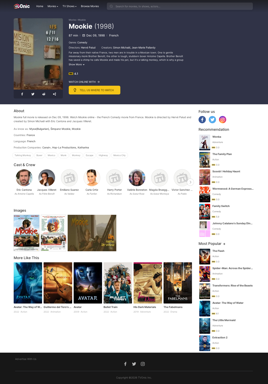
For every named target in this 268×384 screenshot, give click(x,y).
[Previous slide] (16, 182)
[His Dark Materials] (147, 283)
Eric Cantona (24, 189)
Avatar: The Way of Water (28, 307)
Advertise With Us (25, 358)
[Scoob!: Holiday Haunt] (204, 177)
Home (39, 6)
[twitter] (212, 122)
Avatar (78, 307)
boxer (39, 155)
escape (89, 155)
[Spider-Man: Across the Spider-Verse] (204, 274)
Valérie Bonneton (137, 189)
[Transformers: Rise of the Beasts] (204, 291)
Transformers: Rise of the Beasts (232, 285)
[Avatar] (88, 283)
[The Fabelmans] (178, 283)
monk (64, 155)
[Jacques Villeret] (46, 178)
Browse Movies (90, 6)
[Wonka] (204, 142)
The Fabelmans (173, 307)
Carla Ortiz (92, 189)
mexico (51, 155)
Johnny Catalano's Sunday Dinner (233, 223)
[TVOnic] (22, 6)
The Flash (218, 250)
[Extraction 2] (204, 343)
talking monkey (23, 155)
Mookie (82, 19)
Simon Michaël (121, 47)
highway (103, 155)
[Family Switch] (204, 212)
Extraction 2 (220, 337)
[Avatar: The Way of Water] (28, 283)
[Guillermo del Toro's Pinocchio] (58, 283)
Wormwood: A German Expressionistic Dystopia (233, 188)
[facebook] (202, 122)
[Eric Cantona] (24, 178)
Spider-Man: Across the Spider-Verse (233, 268)
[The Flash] (204, 257)
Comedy (82, 42)
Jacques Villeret (46, 189)
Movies (52, 6)
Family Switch (221, 205)
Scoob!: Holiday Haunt (226, 171)
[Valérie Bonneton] (137, 178)
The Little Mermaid (224, 320)
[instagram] (222, 122)
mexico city (119, 155)
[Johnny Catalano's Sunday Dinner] (204, 229)
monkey (76, 155)
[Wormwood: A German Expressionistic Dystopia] (204, 194)
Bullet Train (111, 307)
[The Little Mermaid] (204, 326)
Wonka (216, 136)
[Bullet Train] (118, 283)
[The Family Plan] (204, 160)
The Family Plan (222, 154)
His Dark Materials (144, 307)
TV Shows (68, 6)
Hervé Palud (88, 47)
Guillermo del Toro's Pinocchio (58, 307)
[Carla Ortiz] (91, 178)
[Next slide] (190, 182)
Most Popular (210, 243)
